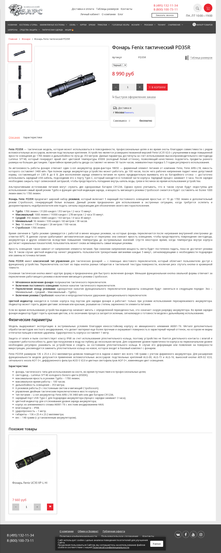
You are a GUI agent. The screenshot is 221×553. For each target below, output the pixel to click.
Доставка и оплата (83, 9)
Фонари (26, 39)
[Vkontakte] (178, 534)
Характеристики (32, 137)
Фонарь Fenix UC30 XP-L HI (29, 483)
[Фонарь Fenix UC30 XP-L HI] (32, 458)
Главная (13, 39)
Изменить (129, 112)
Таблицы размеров (107, 9)
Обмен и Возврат (88, 531)
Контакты (126, 9)
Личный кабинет (90, 14)
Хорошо (157, 543)
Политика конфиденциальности (78, 536)
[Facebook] (185, 534)
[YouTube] (193, 534)
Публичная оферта (114, 531)
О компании (109, 14)
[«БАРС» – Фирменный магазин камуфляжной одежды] (26, 15)
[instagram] (201, 534)
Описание (14, 137)
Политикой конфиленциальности (111, 547)
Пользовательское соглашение (119, 536)
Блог (120, 14)
